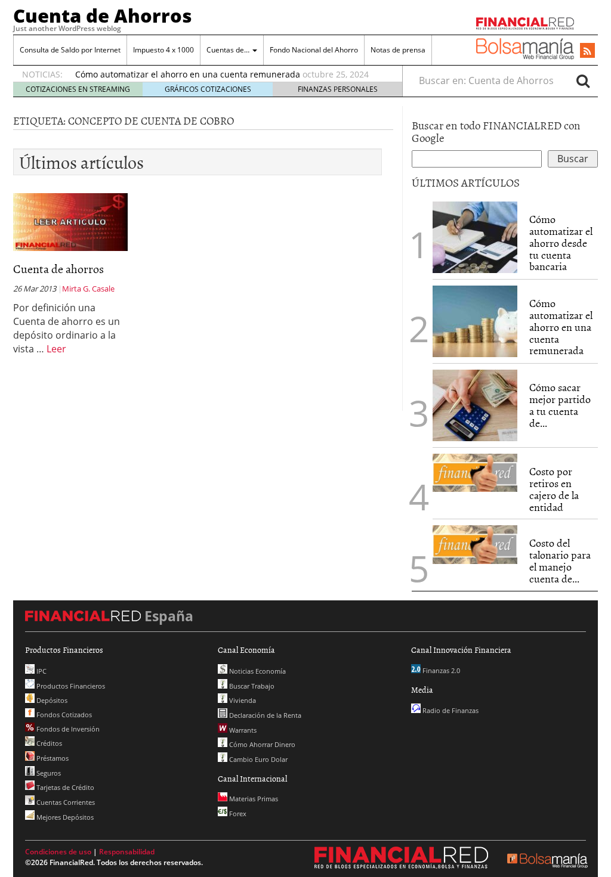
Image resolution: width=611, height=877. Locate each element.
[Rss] (587, 51)
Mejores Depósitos (64, 817)
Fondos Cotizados (63, 714)
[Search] (582, 80)
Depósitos (51, 700)
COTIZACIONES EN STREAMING (78, 89)
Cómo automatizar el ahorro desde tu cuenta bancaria (561, 242)
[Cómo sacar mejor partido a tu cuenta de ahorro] (475, 405)
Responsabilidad (127, 852)
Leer (56, 348)
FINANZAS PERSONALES (338, 89)
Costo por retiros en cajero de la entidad (554, 489)
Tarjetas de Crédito (64, 787)
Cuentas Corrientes (65, 802)
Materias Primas (252, 798)
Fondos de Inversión (67, 728)
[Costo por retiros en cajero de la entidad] (475, 473)
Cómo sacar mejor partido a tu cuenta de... (560, 404)
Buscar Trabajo (250, 685)
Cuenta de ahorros (58, 268)
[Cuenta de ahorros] (70, 221)
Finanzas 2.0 (440, 670)
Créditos (48, 743)
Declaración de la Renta (264, 715)
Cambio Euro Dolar (257, 759)
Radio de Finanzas (450, 710)
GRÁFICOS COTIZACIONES (208, 89)
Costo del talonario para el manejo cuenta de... (560, 560)
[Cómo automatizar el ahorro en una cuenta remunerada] (475, 321)
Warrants (242, 730)
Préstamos (52, 758)
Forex (236, 813)
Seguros (48, 772)
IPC (41, 671)
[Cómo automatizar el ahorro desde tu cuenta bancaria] (475, 237)
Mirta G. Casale (88, 288)
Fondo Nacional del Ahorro (314, 50)
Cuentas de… (228, 50)
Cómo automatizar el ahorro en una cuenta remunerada (187, 74)
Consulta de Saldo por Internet (70, 50)
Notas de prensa (398, 50)
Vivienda (241, 700)
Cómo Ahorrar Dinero (261, 744)
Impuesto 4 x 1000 (163, 50)
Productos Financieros (70, 685)
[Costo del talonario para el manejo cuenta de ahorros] (475, 544)
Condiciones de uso (58, 852)
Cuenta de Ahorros (102, 15)
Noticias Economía (256, 671)
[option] (227, 74)
